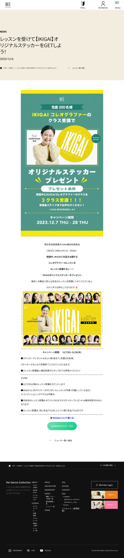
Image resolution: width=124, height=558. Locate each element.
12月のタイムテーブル (62, 426)
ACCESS (65, 486)
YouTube (66, 505)
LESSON (35, 503)
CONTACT (66, 490)
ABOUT (34, 482)
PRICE (47, 482)
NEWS (47, 510)
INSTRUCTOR (50, 486)
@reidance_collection (71, 499)
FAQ (63, 482)
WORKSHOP (50, 490)
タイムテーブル (35, 508)
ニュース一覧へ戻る (78, 68)
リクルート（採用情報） (70, 509)
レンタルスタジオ (35, 497)
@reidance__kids (70, 502)
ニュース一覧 (50, 506)
